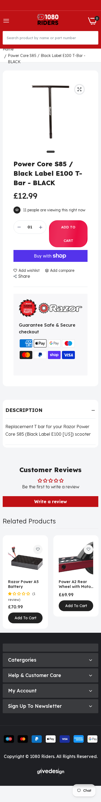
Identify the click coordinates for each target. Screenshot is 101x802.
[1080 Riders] (49, 21)
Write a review (50, 501)
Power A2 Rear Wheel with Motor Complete (75, 584)
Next (91, 582)
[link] (38, 549)
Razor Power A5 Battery (23, 584)
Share (24, 276)
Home (8, 49)
